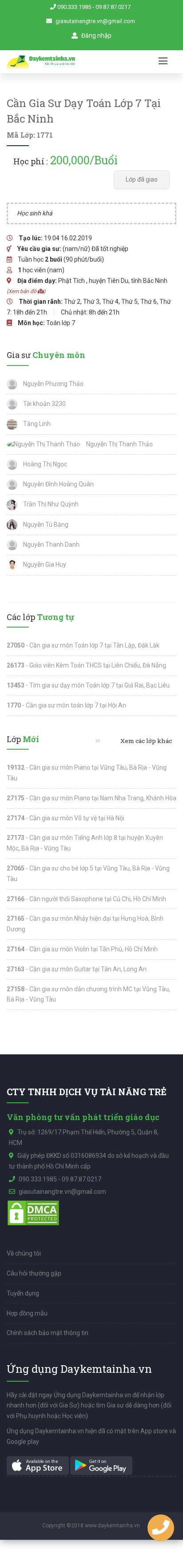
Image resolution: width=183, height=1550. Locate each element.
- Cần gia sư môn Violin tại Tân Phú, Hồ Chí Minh (82, 949)
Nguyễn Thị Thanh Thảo (119, 444)
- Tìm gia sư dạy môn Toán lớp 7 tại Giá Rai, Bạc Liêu (88, 685)
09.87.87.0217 (113, 7)
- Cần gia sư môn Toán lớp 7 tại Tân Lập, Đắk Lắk (83, 645)
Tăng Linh (36, 423)
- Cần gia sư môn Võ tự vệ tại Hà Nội (65, 818)
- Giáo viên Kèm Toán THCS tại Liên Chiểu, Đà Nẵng (86, 665)
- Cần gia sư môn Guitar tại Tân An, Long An (77, 969)
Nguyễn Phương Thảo (53, 383)
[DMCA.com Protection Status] (33, 1212)
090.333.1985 (74, 7)
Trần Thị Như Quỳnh (50, 504)
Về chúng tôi (24, 1253)
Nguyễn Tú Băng (45, 524)
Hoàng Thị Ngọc (44, 464)
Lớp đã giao (142, 179)
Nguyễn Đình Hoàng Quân (58, 484)
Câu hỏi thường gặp (34, 1273)
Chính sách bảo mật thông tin (47, 1332)
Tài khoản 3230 (44, 403)
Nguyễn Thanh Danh (51, 544)
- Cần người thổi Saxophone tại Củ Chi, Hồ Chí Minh (86, 898)
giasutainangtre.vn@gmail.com (95, 21)
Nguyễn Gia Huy (44, 564)
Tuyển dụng (23, 1293)
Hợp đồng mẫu (27, 1313)
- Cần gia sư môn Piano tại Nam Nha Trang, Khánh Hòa (91, 798)
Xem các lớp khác (145, 741)
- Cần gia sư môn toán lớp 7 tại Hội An (66, 705)
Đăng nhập (95, 35)
